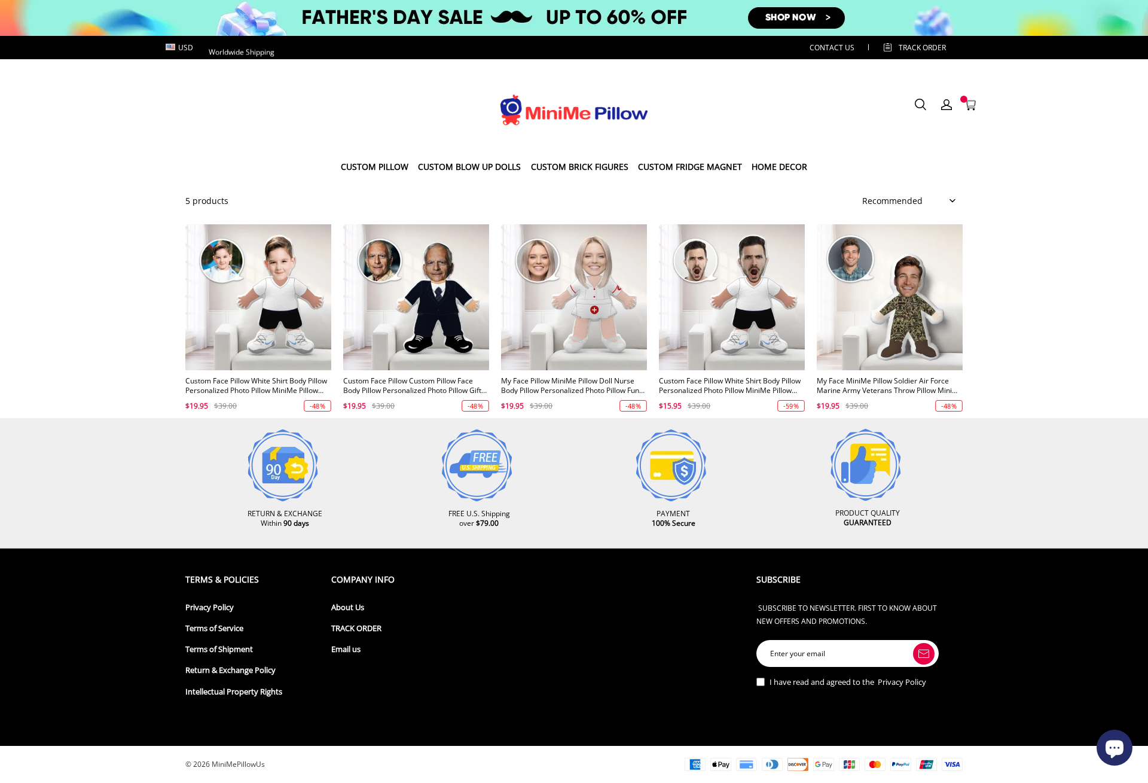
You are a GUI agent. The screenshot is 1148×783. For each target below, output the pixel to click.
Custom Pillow (374, 166)
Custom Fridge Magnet (690, 166)
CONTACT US (832, 47)
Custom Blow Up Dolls (469, 166)
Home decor (779, 166)
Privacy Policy (209, 607)
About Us (347, 607)
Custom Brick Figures (579, 166)
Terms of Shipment (219, 649)
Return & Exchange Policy (230, 670)
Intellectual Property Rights (233, 692)
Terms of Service (214, 628)
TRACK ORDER (356, 628)
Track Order (922, 47)
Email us (346, 649)
